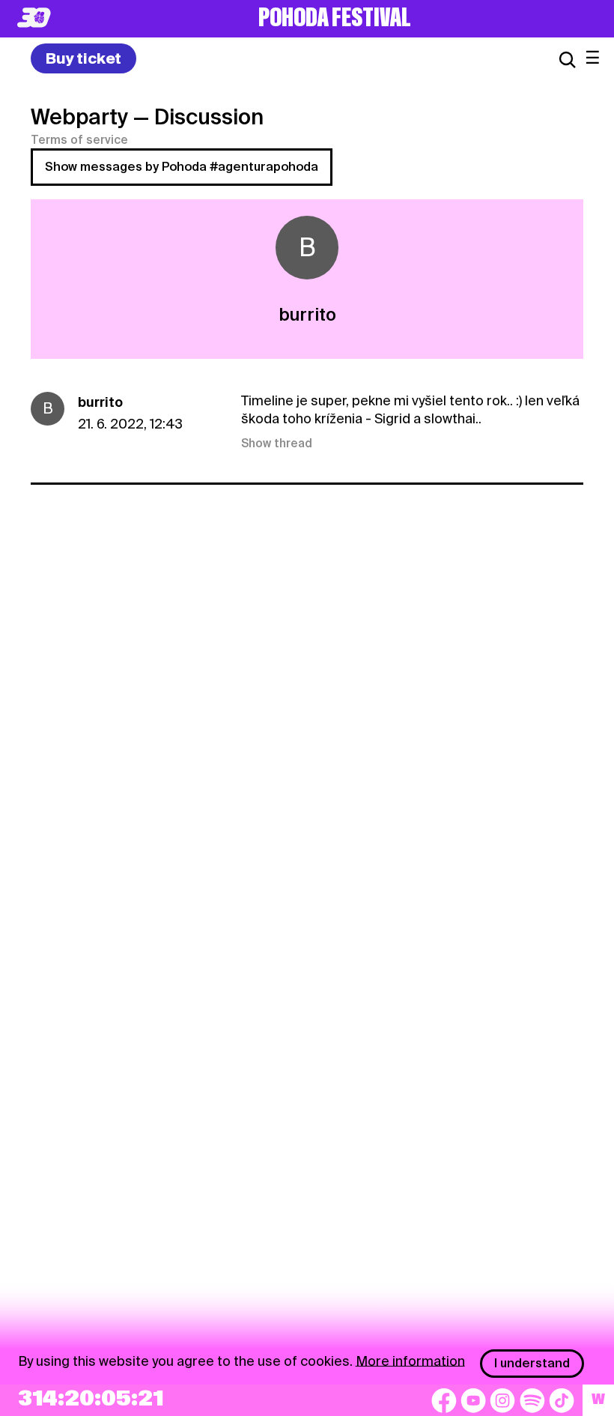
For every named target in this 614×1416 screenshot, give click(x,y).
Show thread (276, 443)
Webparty (79, 117)
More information (410, 1360)
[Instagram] (502, 1400)
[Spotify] (532, 1400)
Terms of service (79, 140)
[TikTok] (561, 1400)
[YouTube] (473, 1400)
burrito (100, 402)
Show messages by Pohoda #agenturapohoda (181, 167)
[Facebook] (444, 1400)
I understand (532, 1363)
